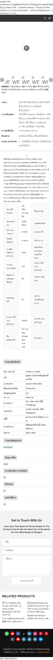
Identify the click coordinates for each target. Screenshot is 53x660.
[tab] (26, 154)
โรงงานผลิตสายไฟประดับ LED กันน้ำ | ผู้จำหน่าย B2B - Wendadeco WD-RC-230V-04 (13, 620)
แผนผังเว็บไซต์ (43, 652)
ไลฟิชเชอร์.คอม (27, 652)
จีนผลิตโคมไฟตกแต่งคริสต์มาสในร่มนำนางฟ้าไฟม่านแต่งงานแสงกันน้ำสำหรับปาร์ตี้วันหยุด (38, 617)
